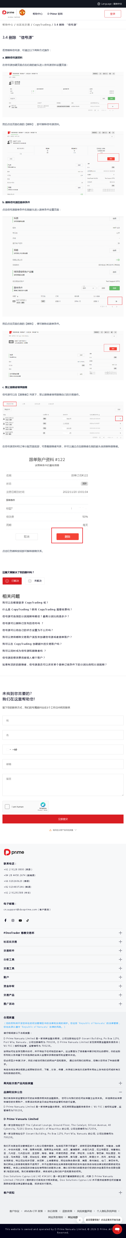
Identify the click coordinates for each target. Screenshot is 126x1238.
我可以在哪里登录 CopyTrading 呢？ (25, 602)
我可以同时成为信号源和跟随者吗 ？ (24, 650)
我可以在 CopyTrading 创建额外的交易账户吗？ (32, 643)
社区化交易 (23, 24)
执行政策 (52, 1211)
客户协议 (14, 1211)
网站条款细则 (55, 1217)
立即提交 (63, 819)
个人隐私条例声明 (106, 1211)
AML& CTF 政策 (33, 1211)
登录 (113, 13)
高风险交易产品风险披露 (63, 830)
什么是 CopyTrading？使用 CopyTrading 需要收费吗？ (37, 609)
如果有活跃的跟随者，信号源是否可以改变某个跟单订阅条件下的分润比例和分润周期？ (54, 664)
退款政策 (67, 1211)
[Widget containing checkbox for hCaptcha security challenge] (25, 806)
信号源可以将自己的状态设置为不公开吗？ (28, 630)
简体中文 (117, 3)
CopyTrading (42, 24)
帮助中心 (7, 24)
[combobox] (10, 749)
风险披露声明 (84, 1211)
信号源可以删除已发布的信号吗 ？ (23, 623)
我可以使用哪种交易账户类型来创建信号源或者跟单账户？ (37, 637)
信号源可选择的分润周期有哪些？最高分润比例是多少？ (36, 616)
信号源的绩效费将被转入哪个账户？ (23, 657)
